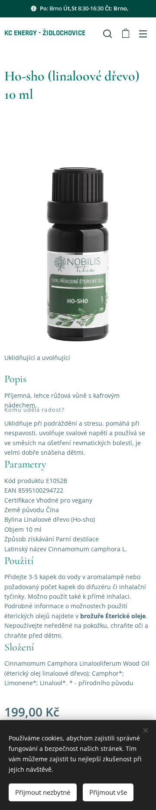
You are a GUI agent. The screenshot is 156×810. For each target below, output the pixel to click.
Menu (143, 33)
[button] (107, 33)
